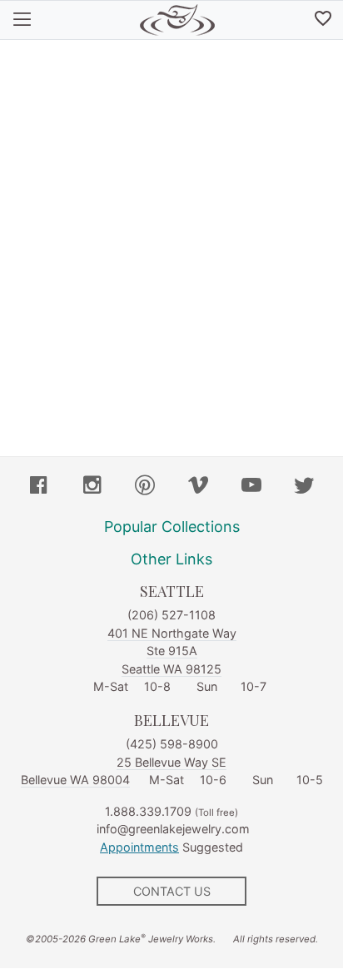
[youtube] (251, 487)
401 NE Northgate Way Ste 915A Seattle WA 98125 (171, 651)
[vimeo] (198, 487)
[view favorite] (323, 20)
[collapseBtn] (22, 20)
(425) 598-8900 (172, 744)
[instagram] (92, 487)
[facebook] (39, 487)
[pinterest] (145, 487)
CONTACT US (172, 891)
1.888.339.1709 (148, 811)
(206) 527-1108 (171, 615)
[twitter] (304, 487)
